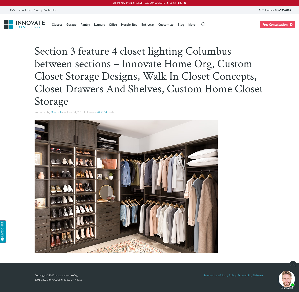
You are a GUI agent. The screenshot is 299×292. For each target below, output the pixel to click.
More (191, 24)
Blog (36, 10)
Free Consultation (275, 24)
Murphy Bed (129, 24)
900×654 (102, 112)
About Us (24, 10)
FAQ (12, 10)
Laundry (99, 24)
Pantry (85, 24)
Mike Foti (56, 112)
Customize (166, 24)
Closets (57, 24)
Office (113, 24)
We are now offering (147, 2)
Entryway (147, 24)
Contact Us (50, 10)
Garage (71, 24)
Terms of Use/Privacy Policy (220, 275)
